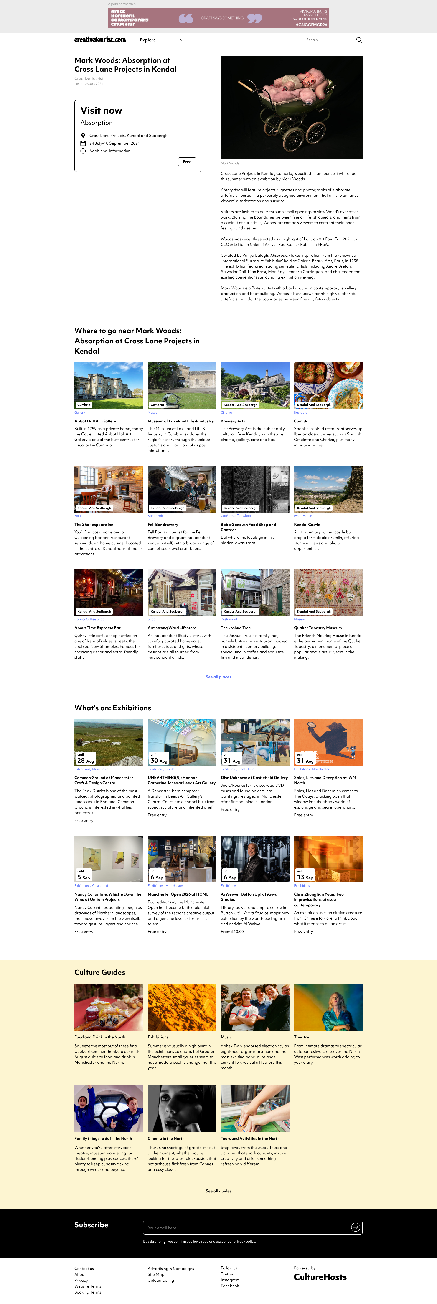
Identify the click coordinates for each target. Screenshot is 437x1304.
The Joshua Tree (236, 627)
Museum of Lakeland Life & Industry (181, 421)
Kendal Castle (307, 524)
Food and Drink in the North (99, 1037)
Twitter (227, 1274)
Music (226, 1037)
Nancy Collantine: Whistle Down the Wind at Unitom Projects (107, 897)
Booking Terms (87, 1292)
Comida (301, 421)
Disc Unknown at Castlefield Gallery (254, 777)
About (80, 1274)
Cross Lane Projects (107, 135)
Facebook (230, 1286)
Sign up (356, 1227)
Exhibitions (158, 1037)
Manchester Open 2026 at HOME (178, 894)
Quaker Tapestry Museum (318, 627)
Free (187, 161)
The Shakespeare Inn (93, 524)
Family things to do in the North (103, 1138)
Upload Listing (161, 1280)
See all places (218, 676)
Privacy (81, 1280)
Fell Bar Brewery (163, 524)
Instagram (230, 1280)
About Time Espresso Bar (97, 627)
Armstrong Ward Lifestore (172, 627)
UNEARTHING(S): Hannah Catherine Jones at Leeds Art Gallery (182, 780)
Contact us (84, 1268)
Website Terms (87, 1286)
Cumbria (284, 173)
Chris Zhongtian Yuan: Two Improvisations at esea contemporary (319, 899)
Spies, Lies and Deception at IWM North (325, 780)
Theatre (301, 1037)
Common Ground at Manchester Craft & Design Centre (103, 780)
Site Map (156, 1274)
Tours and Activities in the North (250, 1138)
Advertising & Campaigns (171, 1268)
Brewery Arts (233, 421)
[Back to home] (100, 41)
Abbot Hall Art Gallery (95, 421)
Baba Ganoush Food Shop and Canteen (248, 527)
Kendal (267, 173)
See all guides (218, 1190)
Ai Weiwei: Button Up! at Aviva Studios (249, 897)
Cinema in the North (166, 1138)
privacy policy (244, 1241)
